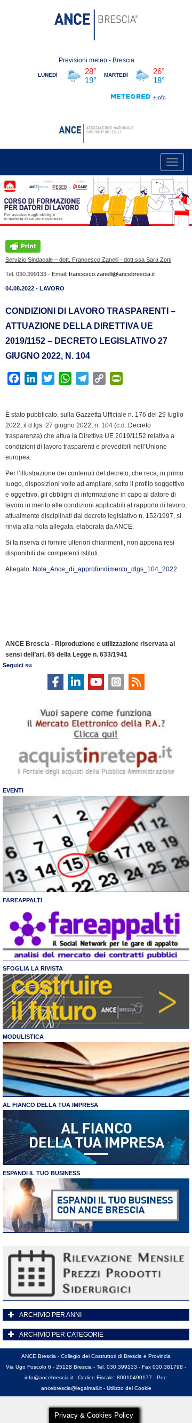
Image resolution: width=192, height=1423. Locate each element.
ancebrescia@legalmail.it (71, 1388)
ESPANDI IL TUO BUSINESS (41, 1173)
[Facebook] (55, 682)
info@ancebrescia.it (49, 1377)
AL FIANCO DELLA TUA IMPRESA (50, 1105)
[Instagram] (116, 682)
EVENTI (13, 790)
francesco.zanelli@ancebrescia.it (112, 274)
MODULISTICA (23, 1036)
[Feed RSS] (137, 682)
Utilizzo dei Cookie (129, 1388)
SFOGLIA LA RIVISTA (33, 968)
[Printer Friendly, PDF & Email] (23, 245)
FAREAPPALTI (22, 900)
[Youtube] (96, 682)
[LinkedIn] (76, 682)
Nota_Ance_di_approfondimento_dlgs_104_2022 (105, 569)
